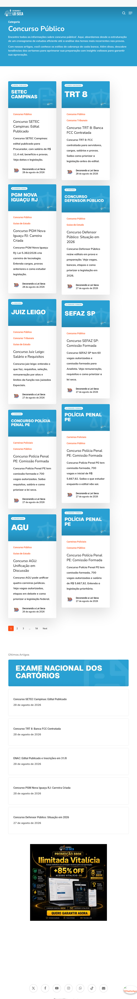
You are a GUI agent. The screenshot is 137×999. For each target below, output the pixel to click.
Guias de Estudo (21, 223)
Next (45, 628)
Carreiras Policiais (76, 437)
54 (36, 628)
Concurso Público (22, 114)
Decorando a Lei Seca (33, 169)
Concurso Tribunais (77, 120)
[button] (130, 13)
